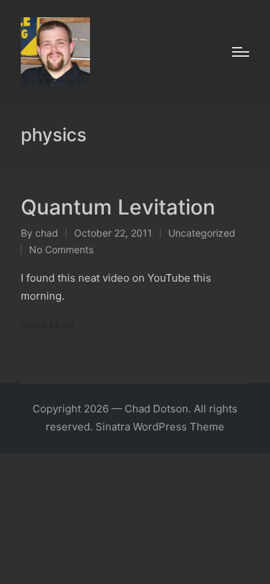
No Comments (61, 249)
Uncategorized (201, 233)
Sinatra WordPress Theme (160, 426)
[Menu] (240, 52)
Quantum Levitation (118, 206)
